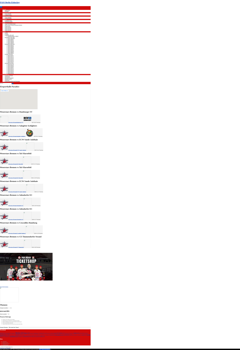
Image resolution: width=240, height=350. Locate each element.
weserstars (37, 336)
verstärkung (14, 336)
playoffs (52, 334)
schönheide (68, 334)
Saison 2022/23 (8, 29)
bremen (31, 333)
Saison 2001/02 (11, 40)
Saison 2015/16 (11, 61)
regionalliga (59, 334)
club (45, 333)
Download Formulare (9, 77)
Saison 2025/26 (11, 73)
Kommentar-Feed (5, 343)
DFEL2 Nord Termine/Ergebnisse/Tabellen (13, 25)
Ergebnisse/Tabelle (8, 21)
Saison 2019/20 (11, 66)
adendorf (2, 333)
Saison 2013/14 (11, 58)
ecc (56, 333)
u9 (3, 336)
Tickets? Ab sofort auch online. (8, 319)
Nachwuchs (7, 76)
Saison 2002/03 (11, 45)
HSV (83, 333)
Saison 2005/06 (11, 48)
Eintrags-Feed (5, 342)
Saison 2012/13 (11, 57)
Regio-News (7, 10)
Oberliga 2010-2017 (9, 54)
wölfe (42, 336)
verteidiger (20, 336)
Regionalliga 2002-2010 (10, 44)
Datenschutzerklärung (46, 349)
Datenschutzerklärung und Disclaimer (12, 81)
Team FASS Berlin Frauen (10, 23)
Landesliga (4, 19)
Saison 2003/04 (11, 46)
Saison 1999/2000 (11, 38)
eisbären (62, 333)
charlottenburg (36, 333)
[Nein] (50, 349)
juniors (86, 333)
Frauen (3, 22)
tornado (84, 334)
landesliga (18, 334)
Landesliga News (8, 20)
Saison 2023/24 (8, 28)
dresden (52, 333)
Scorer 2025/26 (8, 13)
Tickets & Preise (8, 18)
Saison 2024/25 (8, 27)
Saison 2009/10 (11, 53)
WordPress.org (5, 344)
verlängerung (7, 336)
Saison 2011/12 (11, 56)
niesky (38, 334)
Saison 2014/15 (11, 59)
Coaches (6, 34)
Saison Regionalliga (6, 16)
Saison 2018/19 (11, 65)
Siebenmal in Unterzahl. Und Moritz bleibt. (11, 320)
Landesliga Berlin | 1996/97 (13, 36)
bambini (13, 333)
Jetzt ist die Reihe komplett (7, 322)
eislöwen (72, 333)
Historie (4, 31)
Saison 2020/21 (11, 67)
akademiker (9, 333)
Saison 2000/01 (11, 39)
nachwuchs (33, 334)
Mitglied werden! (8, 79)
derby (48, 333)
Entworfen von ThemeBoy (5, 348)
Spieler (6, 32)
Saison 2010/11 (11, 55)
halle (80, 333)
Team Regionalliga (6, 12)
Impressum (7, 80)
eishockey (67, 333)
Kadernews (4, 335)
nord (42, 334)
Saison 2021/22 (8, 30)
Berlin (20, 333)
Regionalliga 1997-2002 (10, 37)
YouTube (7, 11)
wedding (33, 336)
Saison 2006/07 (11, 49)
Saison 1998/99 (11, 43)
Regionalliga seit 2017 (9, 63)
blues (27, 333)
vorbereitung (27, 336)
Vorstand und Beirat (9, 75)
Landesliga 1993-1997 (9, 35)
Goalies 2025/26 (8, 14)
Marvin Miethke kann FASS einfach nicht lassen (12, 321)
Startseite (4, 9)
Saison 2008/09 (11, 52)
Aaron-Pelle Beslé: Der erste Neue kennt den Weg (12, 324)
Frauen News (7, 26)
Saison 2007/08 (11, 50)
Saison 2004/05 (11, 47)
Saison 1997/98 (11, 41)
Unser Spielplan (8, 17)
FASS (76, 333)
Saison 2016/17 (11, 62)
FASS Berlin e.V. (5, 74)
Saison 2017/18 (11, 64)
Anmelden (4, 341)
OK (40, 349)
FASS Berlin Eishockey (10, 2)
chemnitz (41, 333)
